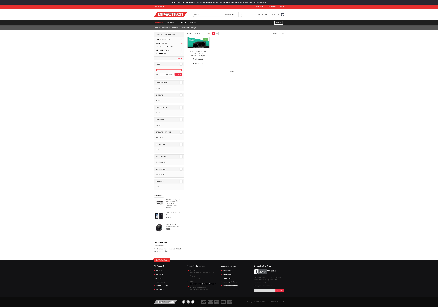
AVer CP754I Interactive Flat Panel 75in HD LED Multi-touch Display (198, 53)
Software (170, 23)
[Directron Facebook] (183, 302)
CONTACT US (274, 14)
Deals (278, 23)
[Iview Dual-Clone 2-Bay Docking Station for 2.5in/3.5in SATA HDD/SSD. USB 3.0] (159, 202)
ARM (157, 100)
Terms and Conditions (230, 286)
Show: (275, 33)
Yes (157, 113)
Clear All (179, 58)
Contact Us (159, 274)
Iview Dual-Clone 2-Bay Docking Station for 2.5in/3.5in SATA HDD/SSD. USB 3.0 (173, 202)
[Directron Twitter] (188, 302)
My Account (260, 6)
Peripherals (175, 28)
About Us (158, 271)
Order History (160, 282)
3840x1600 (159, 174)
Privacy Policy (227, 271)
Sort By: (189, 33)
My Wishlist (272, 6)
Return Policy (227, 278)
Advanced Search (161, 286)
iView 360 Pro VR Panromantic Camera (173, 226)
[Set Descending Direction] (209, 33)
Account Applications (230, 282)
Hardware (158, 23)
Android (158, 137)
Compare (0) (160, 6)
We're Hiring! (159, 289)
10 (156, 150)
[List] (217, 34)
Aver (157, 88)
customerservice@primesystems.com (203, 284)
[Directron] (170, 14)
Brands (193, 23)
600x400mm (160, 162)
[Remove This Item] (181, 39)
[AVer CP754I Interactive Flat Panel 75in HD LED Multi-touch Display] (198, 43)
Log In (282, 6)
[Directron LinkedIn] (192, 302)
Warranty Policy (228, 274)
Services (183, 23)
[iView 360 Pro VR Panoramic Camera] (159, 228)
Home (156, 28)
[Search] (241, 14)
